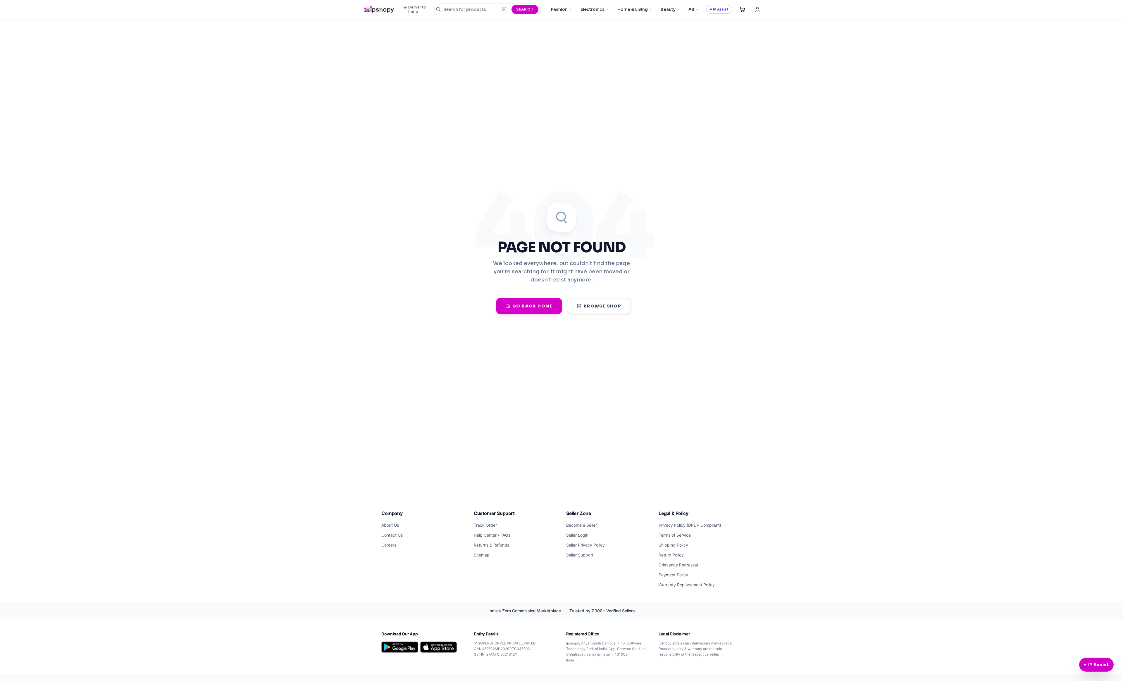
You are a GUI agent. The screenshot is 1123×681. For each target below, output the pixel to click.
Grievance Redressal (678, 564)
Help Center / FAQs (492, 535)
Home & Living (632, 9)
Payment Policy (673, 574)
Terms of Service (675, 535)
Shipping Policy (673, 544)
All (691, 9)
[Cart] (742, 9)
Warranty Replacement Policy (687, 584)
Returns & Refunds (491, 544)
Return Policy (671, 554)
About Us (390, 525)
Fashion (559, 9)
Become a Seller (581, 525)
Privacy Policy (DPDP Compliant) (690, 525)
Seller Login (577, 535)
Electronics (592, 9)
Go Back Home (532, 306)
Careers (388, 544)
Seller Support (579, 554)
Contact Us (392, 535)
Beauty (668, 9)
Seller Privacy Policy (585, 544)
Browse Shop (602, 306)
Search (525, 9)
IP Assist (720, 9)
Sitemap (482, 554)
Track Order (485, 525)
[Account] (757, 9)
